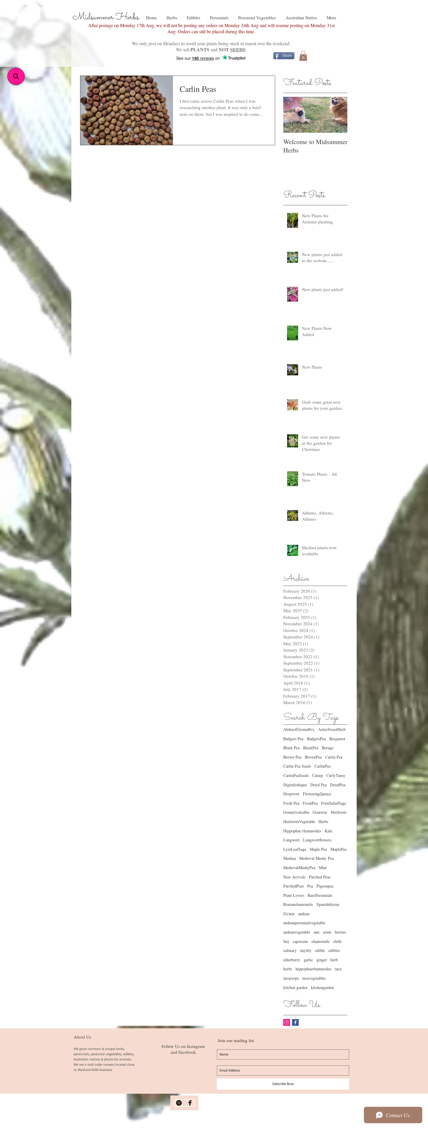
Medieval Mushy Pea (316, 858)
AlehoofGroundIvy (299, 729)
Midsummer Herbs (105, 17)
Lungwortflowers (317, 840)
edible (320, 950)
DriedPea (337, 784)
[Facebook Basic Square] (295, 1022)
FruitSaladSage (333, 803)
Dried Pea (318, 784)
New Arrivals (294, 877)
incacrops (291, 978)
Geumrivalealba (296, 812)
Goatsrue (320, 812)
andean (303, 913)
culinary (290, 950)
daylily (306, 950)
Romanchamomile (298, 904)
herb (334, 959)
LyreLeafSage (294, 849)
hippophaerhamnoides (313, 969)
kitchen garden (295, 987)
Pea (310, 886)
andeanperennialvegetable (304, 922)
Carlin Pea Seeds (297, 766)
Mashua (289, 858)
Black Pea (291, 747)
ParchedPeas (293, 886)
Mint (323, 867)
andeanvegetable (296, 932)
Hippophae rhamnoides (302, 831)
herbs (287, 969)
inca (338, 969)
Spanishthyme (327, 904)
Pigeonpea (324, 886)
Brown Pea (292, 757)
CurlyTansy (335, 775)
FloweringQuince (317, 794)
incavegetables (314, 978)
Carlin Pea (333, 757)
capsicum (300, 941)
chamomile (321, 941)
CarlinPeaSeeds (296, 775)
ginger (321, 959)
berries (340, 932)
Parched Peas (319, 877)
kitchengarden (322, 987)
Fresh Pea (291, 803)
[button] (303, 56)
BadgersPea (316, 738)
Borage (327, 747)
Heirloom (338, 812)
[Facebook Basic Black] (190, 1103)
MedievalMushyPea (299, 867)
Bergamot (337, 738)
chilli (337, 941)
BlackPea (310, 747)
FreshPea (310, 803)
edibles (334, 950)
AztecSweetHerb (332, 729)
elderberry (291, 959)
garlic (308, 959)
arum (327, 932)
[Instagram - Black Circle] (179, 1103)
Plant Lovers (293, 895)
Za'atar (289, 913)
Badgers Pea (293, 738)
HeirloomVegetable (299, 821)
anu (316, 932)
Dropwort (291, 794)
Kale (328, 831)
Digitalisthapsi (295, 784)
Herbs (323, 821)
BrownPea (313, 757)
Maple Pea (318, 849)
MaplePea (338, 849)
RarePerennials (320, 895)
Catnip (317, 775)
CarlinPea (322, 766)
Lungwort (291, 840)
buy (286, 941)
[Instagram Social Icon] (286, 1022)
